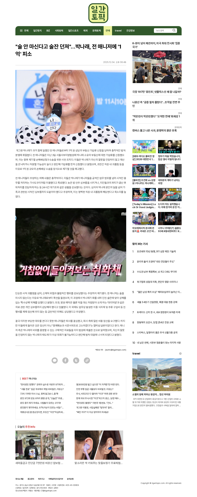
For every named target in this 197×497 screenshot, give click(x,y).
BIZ (48, 30)
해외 (85, 30)
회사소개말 (19, 479)
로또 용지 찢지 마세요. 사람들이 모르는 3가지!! (40, 403)
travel (118, 30)
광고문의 (31, 479)
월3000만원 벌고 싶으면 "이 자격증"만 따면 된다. (98, 384)
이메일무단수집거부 (55, 479)
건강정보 (130, 30)
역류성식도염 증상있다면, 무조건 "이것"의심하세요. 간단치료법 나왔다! (42, 412)
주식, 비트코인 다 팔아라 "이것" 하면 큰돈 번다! (96, 393)
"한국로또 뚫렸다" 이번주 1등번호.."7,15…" (94, 403)
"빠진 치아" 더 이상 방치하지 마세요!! (92, 412)
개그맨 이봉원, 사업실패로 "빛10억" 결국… (94, 407)
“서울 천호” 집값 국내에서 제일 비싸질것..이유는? (42, 389)
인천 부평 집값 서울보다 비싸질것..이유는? (94, 389)
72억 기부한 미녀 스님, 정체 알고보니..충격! (39, 393)
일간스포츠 (73, 30)
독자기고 (41, 479)
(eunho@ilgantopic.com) (115, 350)
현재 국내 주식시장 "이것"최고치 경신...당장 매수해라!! (98, 398)
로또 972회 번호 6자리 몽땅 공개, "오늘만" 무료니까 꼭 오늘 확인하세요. (42, 398)
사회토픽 (59, 30)
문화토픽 (96, 30)
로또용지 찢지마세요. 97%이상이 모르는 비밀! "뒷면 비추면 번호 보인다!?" (42, 407)
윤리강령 (70, 479)
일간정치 (37, 30)
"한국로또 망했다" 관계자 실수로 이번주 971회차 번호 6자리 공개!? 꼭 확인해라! (42, 384)
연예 (108, 30)
